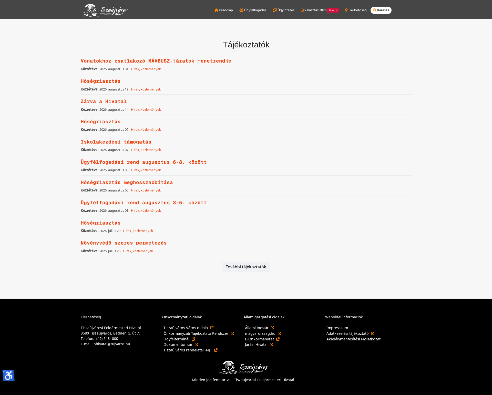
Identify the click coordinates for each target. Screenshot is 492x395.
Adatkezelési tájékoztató (348, 333)
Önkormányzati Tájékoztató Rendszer (196, 333)
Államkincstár (257, 327)
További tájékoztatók (246, 267)
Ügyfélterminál (176, 339)
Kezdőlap (225, 10)
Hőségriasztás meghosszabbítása (127, 182)
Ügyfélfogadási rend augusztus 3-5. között (144, 202)
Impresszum (337, 327)
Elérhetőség (357, 10)
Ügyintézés (285, 10)
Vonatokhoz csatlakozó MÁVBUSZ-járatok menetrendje (156, 61)
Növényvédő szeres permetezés (124, 243)
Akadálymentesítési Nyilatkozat (353, 339)
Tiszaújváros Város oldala (186, 327)
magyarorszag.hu (260, 333)
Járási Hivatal (257, 344)
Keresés (382, 10)
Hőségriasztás (101, 81)
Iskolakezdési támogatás (116, 142)
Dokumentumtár (178, 344)
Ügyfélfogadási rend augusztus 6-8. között (144, 162)
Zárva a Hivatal (104, 101)
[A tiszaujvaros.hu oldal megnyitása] (243, 366)
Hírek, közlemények (146, 69)
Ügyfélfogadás (254, 10)
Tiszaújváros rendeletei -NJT (188, 350)
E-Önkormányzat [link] (260, 339)
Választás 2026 (320, 10)
